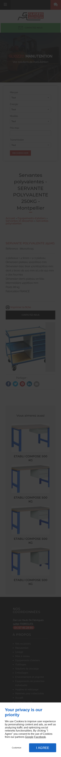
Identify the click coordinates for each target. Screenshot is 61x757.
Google (29, 737)
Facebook (40, 737)
